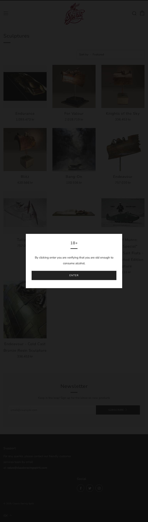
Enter (74, 275)
